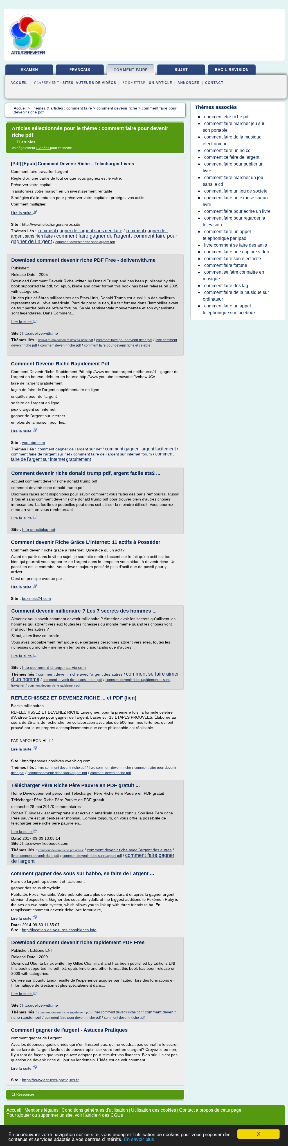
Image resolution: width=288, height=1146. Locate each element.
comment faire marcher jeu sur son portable (233, 127)
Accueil (19, 83)
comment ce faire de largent (231, 157)
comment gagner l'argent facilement (140, 448)
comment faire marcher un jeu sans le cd (233, 181)
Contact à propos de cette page (210, 1110)
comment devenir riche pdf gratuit (61, 850)
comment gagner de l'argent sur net (70, 449)
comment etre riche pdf (226, 116)
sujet (181, 70)
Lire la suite (22, 213)
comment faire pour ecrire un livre (237, 211)
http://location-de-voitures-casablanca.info (59, 930)
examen (29, 70)
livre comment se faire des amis (235, 245)
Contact (214, 83)
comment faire (131, 70)
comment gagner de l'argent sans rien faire (80, 230)
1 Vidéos (43, 148)
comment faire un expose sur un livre (235, 201)
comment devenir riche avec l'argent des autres (80, 674)
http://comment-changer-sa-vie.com (54, 667)
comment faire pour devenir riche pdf (124, 340)
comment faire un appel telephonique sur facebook (229, 309)
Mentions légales (41, 1110)
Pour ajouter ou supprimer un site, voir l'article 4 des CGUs (64, 1115)
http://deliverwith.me (40, 333)
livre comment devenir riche (110, 768)
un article (160, 83)
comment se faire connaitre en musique (233, 275)
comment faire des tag (226, 285)
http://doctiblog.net (38, 529)
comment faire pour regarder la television (234, 221)
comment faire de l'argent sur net (40, 454)
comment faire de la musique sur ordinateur (236, 295)
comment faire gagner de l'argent (93, 236)
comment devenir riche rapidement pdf (54, 685)
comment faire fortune (225, 265)
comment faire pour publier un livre (233, 167)
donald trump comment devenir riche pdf (65, 340)
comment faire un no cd (227, 150)
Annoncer (188, 83)
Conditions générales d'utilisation (95, 1110)
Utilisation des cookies (153, 1110)
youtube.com (33, 442)
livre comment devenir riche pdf (62, 768)
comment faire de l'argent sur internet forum (112, 454)
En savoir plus (139, 1139)
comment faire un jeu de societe (235, 191)
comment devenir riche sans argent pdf (85, 242)
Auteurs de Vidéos (96, 83)
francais (79, 70)
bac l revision (232, 70)
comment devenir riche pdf (60, 345)
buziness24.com (36, 598)
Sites (67, 83)
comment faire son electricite (232, 258)
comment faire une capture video (236, 251)
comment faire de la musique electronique (232, 140)
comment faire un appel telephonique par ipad (227, 235)
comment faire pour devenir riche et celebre (117, 345)
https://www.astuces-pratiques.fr (50, 1080)
